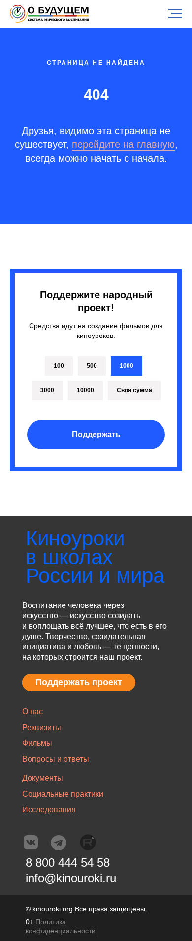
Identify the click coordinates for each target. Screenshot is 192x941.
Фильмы (37, 743)
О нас (32, 711)
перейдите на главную (123, 144)
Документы (42, 778)
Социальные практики (62, 794)
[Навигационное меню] (175, 14)
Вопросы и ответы (55, 759)
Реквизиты (41, 727)
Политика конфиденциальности (61, 926)
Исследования (49, 810)
